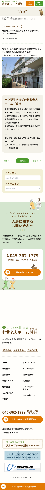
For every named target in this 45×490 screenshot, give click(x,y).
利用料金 (6, 368)
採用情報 (26, 380)
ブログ (9, 17)
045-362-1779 (20, 137)
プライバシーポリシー (28, 388)
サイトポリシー (28, 395)
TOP (3, 17)
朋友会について (28, 362)
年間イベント (7, 380)
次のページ (37, 161)
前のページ (8, 161)
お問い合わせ (28, 374)
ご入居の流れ (7, 392)
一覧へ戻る (22, 161)
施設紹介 (6, 374)
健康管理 (6, 386)
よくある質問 (28, 368)
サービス (6, 362)
